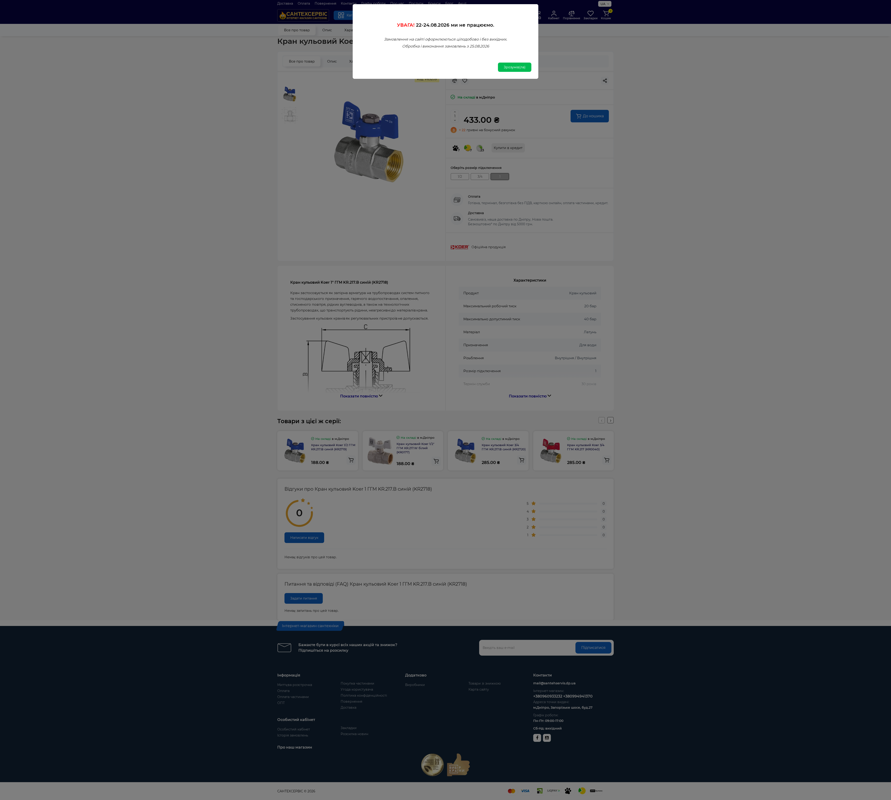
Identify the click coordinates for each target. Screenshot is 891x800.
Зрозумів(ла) (515, 67)
